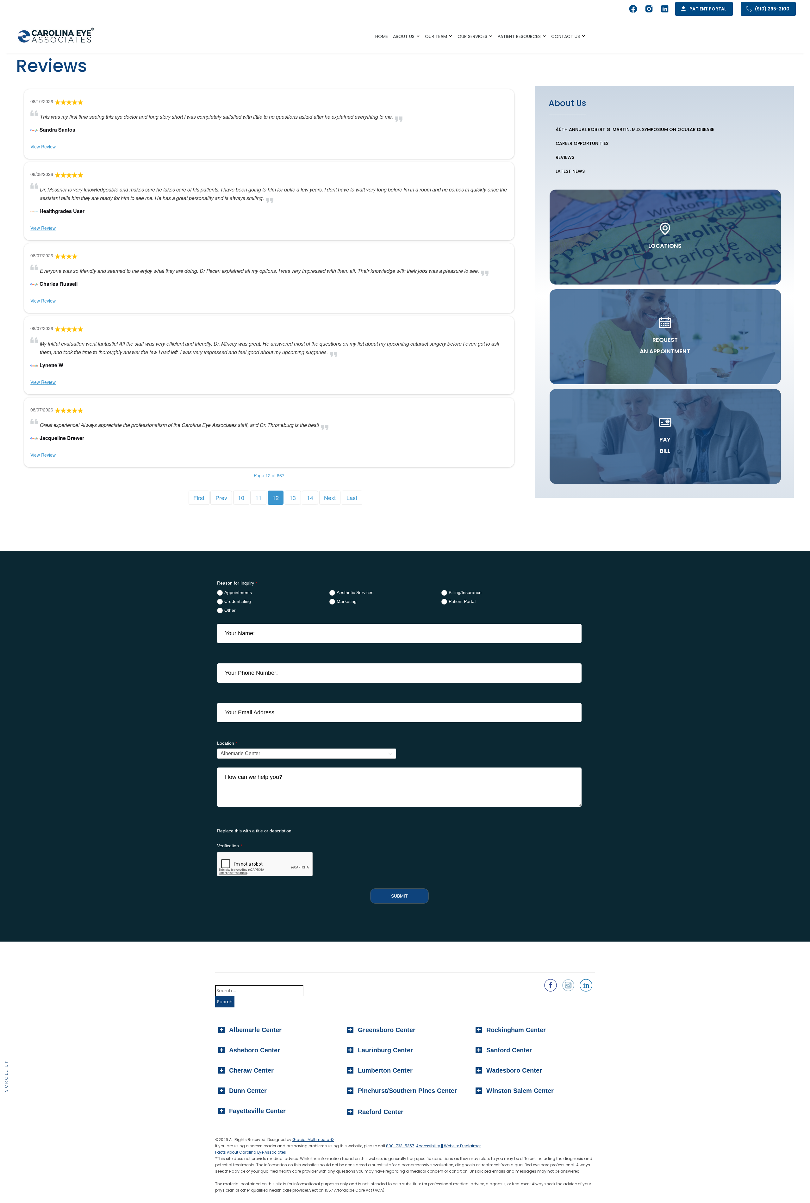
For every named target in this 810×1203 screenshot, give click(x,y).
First (198, 497)
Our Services (472, 36)
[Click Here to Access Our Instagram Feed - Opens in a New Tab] (568, 985)
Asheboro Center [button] (254, 1050)
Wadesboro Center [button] (514, 1070)
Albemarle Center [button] (255, 1029)
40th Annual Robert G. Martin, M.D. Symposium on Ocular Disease (635, 129)
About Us (403, 36)
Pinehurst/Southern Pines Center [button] (407, 1090)
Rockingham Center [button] (516, 1029)
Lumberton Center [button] (385, 1070)
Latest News (570, 171)
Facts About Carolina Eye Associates (250, 1152)
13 (293, 497)
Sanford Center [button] (509, 1050)
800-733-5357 (400, 1146)
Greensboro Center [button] (386, 1029)
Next (330, 497)
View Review (43, 146)
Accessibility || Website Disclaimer (448, 1146)
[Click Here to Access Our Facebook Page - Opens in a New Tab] (550, 985)
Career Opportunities (582, 143)
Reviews (565, 157)
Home (381, 36)
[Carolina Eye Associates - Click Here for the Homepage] (56, 36)
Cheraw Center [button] (251, 1070)
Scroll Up (6, 1075)
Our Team (436, 36)
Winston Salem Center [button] (520, 1090)
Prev (221, 497)
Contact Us (565, 36)
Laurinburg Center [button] (385, 1050)
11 (258, 497)
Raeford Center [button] (380, 1111)
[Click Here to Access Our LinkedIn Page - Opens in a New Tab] (586, 985)
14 (310, 497)
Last (351, 497)
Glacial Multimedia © (313, 1139)
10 (241, 497)
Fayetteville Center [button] (257, 1110)
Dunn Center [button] (248, 1090)
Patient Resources (519, 36)
